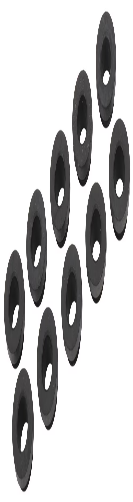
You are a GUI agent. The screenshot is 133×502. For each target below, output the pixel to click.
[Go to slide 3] (2, 277)
